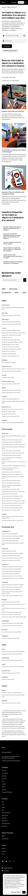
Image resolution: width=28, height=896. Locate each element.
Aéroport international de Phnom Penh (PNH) (12, 623)
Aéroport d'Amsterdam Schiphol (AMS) (11, 315)
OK (24, 892)
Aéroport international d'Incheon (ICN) (11, 673)
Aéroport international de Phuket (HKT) (11, 555)
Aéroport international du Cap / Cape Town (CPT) (13, 368)
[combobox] (5, 36)
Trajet (8, 7)
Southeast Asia (6, 292)
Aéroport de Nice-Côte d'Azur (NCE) (10, 346)
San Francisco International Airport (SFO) (11, 505)
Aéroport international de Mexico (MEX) (11, 703)
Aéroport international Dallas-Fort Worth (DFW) (13, 453)
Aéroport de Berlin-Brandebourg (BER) (11, 321)
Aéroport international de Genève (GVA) (11, 390)
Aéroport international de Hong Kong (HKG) (12, 660)
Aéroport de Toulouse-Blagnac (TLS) (10, 356)
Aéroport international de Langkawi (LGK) (11, 612)
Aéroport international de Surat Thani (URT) (12, 558)
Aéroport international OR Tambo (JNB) (11, 371)
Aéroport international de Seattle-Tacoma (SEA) (13, 503)
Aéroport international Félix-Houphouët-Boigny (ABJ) (13, 308)
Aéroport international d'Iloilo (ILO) (10, 540)
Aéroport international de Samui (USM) (11, 560)
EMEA (4, 289)
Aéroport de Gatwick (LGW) (8, 411)
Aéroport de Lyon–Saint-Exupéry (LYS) (11, 339)
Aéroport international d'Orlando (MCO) (11, 480)
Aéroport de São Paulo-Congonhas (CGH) (12, 692)
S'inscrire (21, 2)
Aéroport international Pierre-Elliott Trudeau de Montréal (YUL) (13, 517)
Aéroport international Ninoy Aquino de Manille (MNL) (13, 543)
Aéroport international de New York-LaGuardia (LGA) (13, 477)
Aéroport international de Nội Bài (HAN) (11, 571)
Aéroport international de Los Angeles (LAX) (12, 474)
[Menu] (26, 2)
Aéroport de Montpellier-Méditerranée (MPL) (12, 342)
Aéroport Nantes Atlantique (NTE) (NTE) (11, 349)
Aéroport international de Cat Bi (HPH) (11, 573)
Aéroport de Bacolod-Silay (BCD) (9, 533)
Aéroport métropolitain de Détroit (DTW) (11, 455)
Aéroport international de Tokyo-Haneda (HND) (13, 666)
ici (18, 887)
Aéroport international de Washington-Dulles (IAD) (13, 465)
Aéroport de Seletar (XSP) (8, 679)
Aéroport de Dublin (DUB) (8, 377)
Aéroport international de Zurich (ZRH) (11, 392)
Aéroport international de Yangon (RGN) (11, 632)
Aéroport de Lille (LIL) (7, 337)
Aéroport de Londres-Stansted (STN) (10, 416)
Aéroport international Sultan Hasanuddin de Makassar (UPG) (12, 592)
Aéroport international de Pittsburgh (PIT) (11, 498)
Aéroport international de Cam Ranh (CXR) (12, 566)
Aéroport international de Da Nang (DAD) (11, 569)
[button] (24, 36)
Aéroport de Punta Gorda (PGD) (9, 493)
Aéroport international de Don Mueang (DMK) (12, 553)
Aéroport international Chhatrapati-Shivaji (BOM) (13, 651)
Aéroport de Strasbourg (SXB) (9, 353)
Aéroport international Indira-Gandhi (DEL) (12, 654)
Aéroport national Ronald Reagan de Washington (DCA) (13, 447)
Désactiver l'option (16, 892)
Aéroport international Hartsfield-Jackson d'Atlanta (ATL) (13, 436)
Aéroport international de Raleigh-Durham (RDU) (13, 500)
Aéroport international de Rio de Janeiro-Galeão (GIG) (13, 695)
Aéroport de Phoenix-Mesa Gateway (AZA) (12, 439)
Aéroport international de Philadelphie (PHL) (12, 496)
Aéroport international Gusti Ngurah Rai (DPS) (13, 584)
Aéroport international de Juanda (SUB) (11, 589)
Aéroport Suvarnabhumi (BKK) (9, 551)
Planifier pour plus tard (10, 50)
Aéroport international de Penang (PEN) (11, 614)
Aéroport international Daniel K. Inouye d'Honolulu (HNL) (13, 462)
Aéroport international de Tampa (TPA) (11, 510)
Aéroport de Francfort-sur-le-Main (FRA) (11, 324)
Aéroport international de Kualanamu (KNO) (12, 587)
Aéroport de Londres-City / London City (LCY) (12, 409)
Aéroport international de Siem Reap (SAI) (12, 625)
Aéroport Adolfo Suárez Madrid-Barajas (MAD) (13, 422)
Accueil (4, 7)
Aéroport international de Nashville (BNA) (11, 442)
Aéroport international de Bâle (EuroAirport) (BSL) (13, 332)
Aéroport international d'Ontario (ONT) (11, 489)
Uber (3, 2)
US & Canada (13, 289)
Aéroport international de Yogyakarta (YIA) (12, 595)
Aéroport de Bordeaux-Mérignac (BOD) (11, 330)
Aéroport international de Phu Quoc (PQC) (12, 576)
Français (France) (8, 868)
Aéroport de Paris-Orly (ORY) (9, 351)
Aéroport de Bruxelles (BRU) (8, 362)
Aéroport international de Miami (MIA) (11, 483)
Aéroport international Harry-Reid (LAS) (11, 472)
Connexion (14, 2)
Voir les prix (7, 46)
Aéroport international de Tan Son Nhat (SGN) (13, 578)
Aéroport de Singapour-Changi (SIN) (10, 638)
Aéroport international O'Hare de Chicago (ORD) (13, 491)
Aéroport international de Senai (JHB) (10, 602)
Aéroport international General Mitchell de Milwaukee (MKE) (12, 486)
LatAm (24, 292)
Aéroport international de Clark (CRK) (10, 538)
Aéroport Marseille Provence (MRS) (10, 344)
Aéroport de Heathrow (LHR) (8, 414)
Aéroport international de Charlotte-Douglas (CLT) (13, 444)
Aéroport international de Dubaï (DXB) (11, 383)
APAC (16, 292)
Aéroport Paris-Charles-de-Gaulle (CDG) (11, 335)
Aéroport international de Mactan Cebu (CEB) (12, 536)
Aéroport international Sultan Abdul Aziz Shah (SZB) (14, 616)
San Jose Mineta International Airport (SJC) (12, 507)
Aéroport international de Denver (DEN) (11, 450)
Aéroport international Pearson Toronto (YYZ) (12, 520)
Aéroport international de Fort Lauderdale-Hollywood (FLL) (12, 458)
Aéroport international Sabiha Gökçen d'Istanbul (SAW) (13, 402)
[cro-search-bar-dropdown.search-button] (24, 280)
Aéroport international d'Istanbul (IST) (11, 399)
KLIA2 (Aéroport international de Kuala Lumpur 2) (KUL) (13, 605)
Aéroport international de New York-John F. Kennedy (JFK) (10, 468)
